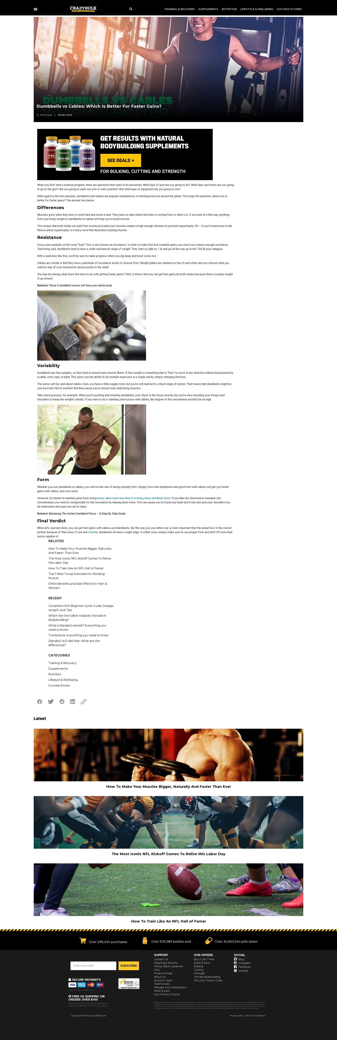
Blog (241, 959)
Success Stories (289, 9)
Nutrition (229, 9)
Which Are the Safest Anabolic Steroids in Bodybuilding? (77, 618)
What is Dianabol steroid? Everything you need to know (77, 627)
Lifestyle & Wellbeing (256, 9)
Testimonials (161, 983)
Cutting (198, 969)
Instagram (244, 963)
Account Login (163, 980)
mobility (93, 532)
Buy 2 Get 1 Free (204, 959)
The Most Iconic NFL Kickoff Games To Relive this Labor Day (79, 560)
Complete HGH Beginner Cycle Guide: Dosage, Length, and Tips (81, 608)
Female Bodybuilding (207, 976)
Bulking (198, 966)
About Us (160, 976)
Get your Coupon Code (208, 980)
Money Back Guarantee (168, 966)
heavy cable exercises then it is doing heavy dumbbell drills (133, 498)
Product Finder (163, 973)
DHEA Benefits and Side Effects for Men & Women (77, 586)
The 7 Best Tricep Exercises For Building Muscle (76, 576)
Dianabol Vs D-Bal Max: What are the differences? (74, 643)
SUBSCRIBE (128, 965)
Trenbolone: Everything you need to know (78, 635)
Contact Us (161, 959)
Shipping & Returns (166, 962)
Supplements (208, 9)
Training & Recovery (179, 9)
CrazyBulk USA (98, 1015)
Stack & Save (202, 962)
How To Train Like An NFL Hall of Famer (76, 568)
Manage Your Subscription (170, 987)
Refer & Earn (162, 990)
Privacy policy (237, 1015)
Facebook (244, 966)
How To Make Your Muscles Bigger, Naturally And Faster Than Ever (80, 551)
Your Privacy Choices (167, 994)
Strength (199, 973)
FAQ (157, 969)
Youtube (243, 970)
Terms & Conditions (255, 1015)
